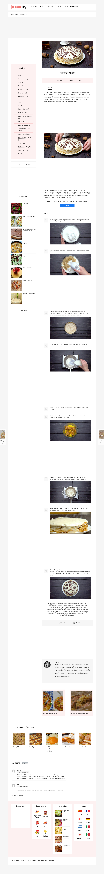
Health (37, 836)
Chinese (80, 814)
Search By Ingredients (71, 7)
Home (12, 14)
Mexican (88, 838)
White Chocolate (22, 137)
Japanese (79, 838)
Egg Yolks (20, 105)
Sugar (19, 89)
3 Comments (62, 623)
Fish (45, 827)
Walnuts (20, 79)
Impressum (44, 860)
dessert (32, 727)
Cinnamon (20, 93)
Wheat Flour (21, 96)
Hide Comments (25, 763)
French (87, 814)
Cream (19, 143)
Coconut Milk (21, 116)
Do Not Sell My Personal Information (30, 860)
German (88, 822)
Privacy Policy (15, 860)
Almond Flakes (21, 154)
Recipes (42, 7)
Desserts (17, 14)
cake (28, 727)
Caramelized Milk (22, 128)
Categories (34, 7)
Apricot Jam (21, 150)
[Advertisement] (52, 27)
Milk (19, 121)
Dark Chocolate (21, 147)
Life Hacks (45, 836)
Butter (19, 125)
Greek (79, 830)
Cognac (20, 134)
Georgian (80, 822)
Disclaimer (51, 860)
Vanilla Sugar (21, 112)
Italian (87, 830)
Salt (19, 86)
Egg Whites (20, 82)
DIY (37, 827)
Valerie (78, 623)
